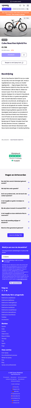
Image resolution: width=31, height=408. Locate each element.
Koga (3, 346)
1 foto (27, 18)
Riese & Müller (6, 336)
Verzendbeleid (21, 379)
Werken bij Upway (7, 357)
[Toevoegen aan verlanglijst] (24, 55)
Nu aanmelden (15, 283)
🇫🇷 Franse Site (15, 387)
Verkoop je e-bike (7, 9)
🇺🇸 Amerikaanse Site (15, 398)
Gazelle (4, 326)
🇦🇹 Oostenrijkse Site (15, 396)
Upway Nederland (18, 372)
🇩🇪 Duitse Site (15, 391)
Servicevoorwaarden (22, 377)
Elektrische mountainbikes (9, 305)
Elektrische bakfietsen (8, 300)
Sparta (3, 343)
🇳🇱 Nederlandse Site (15, 393)
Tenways (4, 338)
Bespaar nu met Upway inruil (13, 62)
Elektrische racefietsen (8, 307)
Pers (3, 360)
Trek (3, 341)
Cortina (4, 331)
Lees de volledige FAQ (15, 235)
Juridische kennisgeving (11, 379)
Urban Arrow (5, 334)
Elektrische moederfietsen (9, 310)
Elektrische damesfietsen (9, 312)
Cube (3, 329)
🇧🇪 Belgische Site (15, 389)
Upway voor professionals (9, 365)
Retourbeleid (13, 377)
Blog (3, 362)
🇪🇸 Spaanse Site (15, 400)
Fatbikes (4, 317)
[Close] (17, 1)
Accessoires (5, 319)
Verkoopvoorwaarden (15, 381)
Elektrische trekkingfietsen (9, 302)
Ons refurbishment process (9, 355)
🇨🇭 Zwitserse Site (15, 402)
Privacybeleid (6, 377)
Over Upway (5, 353)
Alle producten (5, 139)
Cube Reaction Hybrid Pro (16, 139)
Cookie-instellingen (15, 384)
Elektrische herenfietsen (8, 314)
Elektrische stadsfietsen (8, 298)
